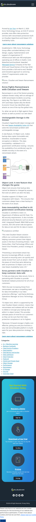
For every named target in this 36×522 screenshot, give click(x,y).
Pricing (18, 469)
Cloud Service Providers (10, 348)
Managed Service (8, 65)
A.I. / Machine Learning (10, 344)
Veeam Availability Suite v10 (18, 125)
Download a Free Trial (18, 439)
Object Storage (8, 363)
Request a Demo (18, 409)
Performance (7, 365)
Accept (3, 521)
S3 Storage (6, 369)
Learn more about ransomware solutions (17, 336)
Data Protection (8, 357)
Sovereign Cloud (8, 374)
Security (5, 371)
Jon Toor (13, 28)
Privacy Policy (26, 503)
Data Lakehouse (8, 355)
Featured (6, 359)
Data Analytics (7, 350)
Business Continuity (9, 346)
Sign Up (18, 418)
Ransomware (7, 367)
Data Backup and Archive (11, 352)
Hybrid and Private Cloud (11, 361)
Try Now (17, 448)
